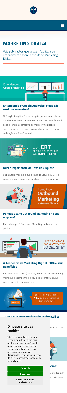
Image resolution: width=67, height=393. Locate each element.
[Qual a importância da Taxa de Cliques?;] (33, 150)
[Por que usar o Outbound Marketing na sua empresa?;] (33, 196)
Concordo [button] (25, 368)
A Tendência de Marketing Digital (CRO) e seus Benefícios (33, 264)
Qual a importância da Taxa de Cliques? (28, 168)
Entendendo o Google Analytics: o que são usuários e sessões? (31, 107)
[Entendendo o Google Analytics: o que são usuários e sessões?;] (33, 88)
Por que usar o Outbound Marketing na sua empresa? (31, 215)
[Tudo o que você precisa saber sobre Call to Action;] (33, 299)
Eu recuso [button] (25, 373)
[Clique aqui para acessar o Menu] (33, 25)
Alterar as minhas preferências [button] (25, 381)
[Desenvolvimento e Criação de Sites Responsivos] (33, 10)
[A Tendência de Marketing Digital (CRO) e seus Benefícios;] (33, 245)
